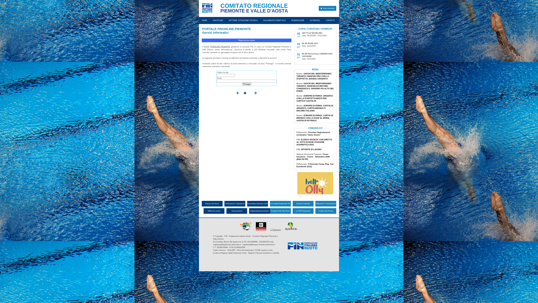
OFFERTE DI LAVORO (311, 149)
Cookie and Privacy (325, 211)
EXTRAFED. (315, 20)
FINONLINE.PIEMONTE (220, 47)
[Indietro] (237, 94)
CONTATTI (330, 20)
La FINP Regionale (303, 211)
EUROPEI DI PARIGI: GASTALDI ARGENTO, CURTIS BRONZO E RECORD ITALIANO (314, 108)
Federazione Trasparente (235, 204)
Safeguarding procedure (259, 211)
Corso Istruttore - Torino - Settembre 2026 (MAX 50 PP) (313, 156)
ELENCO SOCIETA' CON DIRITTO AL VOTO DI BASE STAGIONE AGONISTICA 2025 (314, 142)
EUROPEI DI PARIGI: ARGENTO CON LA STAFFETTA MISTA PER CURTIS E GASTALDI (314, 98)
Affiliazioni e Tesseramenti (326, 204)
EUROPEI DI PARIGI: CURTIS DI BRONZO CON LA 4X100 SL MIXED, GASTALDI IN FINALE (314, 118)
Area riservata (328, 8)
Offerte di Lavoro (214, 211)
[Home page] (245, 94)
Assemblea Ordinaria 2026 (257, 204)
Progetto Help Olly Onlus (280, 211)
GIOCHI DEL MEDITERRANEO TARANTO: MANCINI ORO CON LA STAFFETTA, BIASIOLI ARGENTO (313, 76)
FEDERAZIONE (297, 20)
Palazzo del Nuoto (212, 204)
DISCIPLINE (218, 20)
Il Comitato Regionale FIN (280, 204)
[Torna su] (255, 94)
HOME (204, 20)
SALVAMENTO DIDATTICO (274, 20)
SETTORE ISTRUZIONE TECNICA (243, 20)
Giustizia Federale (303, 204)
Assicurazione (236, 211)
